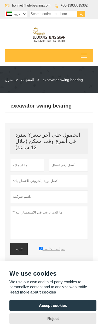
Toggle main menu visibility (84, 56)
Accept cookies (53, 305)
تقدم (18, 249)
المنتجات (27, 80)
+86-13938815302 (74, 5)
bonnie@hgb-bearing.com (31, 5)
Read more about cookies (32, 292)
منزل (9, 80)
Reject (53, 318)
